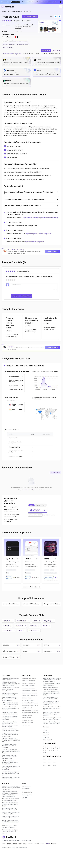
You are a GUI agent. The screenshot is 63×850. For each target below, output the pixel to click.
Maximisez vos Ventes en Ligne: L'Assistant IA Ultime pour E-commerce (9, 831)
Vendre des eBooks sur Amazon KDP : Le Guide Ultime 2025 (11, 813)
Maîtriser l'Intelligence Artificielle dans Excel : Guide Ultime (9, 826)
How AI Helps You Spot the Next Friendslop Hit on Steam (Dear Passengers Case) (51, 702)
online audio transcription (28, 680)
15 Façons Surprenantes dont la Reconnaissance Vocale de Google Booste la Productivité (10, 698)
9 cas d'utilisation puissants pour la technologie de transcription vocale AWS (10, 773)
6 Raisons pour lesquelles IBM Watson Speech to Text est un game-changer (11, 751)
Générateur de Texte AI (22, 44)
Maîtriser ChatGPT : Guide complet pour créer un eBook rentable (10, 817)
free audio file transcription (28, 683)
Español (37, 843)
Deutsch (42, 843)
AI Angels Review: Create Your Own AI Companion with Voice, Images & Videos (51, 708)
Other (44, 752)
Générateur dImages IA (8, 44)
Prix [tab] (37, 54)
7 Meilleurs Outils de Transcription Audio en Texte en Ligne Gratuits (10, 703)
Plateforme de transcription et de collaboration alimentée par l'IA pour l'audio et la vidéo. (31, 564)
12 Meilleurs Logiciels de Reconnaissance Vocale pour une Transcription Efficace (10, 762)
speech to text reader (27, 720)
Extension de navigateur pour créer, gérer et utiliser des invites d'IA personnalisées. (12, 564)
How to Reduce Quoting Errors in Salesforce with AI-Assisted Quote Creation (51, 693)
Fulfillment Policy (26, 786)
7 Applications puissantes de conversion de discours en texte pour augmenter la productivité (11, 683)
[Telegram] (26, 797)
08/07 (49, 765)
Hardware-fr (46, 735)
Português (30, 843)
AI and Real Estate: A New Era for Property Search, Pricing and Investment (51, 714)
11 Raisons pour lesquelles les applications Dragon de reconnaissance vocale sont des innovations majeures (9, 724)
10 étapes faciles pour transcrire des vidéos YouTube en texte (11, 778)
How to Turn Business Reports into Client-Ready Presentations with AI (51, 722)
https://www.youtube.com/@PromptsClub (38, 233)
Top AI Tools (46, 737)
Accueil (4, 11)
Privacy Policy (25, 788)
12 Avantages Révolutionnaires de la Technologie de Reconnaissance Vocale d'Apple (11, 768)
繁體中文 (15, 843)
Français (48, 843)
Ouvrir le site (8, 577)
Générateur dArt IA (7, 47)
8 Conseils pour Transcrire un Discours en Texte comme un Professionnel (9, 745)
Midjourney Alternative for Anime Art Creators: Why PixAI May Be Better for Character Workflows (52, 679)
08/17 (54, 759)
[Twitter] (23, 797)
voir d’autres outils (28, 489)
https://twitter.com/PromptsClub (34, 242)
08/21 (44, 759)
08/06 (54, 765)
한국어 (20, 843)
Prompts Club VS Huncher (32, 604)
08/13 (44, 762)
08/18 (49, 759)
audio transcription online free (29, 690)
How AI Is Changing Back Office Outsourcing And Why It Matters (51, 698)
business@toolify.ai (27, 795)
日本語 (25, 843)
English (3, 843)
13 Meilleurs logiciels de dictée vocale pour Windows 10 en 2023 (10, 713)
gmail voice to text (26, 717)
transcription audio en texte (29, 678)
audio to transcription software (29, 695)
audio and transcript (27, 698)
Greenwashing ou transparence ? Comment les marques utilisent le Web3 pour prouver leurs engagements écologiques (10, 794)
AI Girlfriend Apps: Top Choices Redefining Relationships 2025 (50, 688)
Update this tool (56, 50)
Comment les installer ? (49, 515)
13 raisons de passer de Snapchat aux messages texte (10, 678)
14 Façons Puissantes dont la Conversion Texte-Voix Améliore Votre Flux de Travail (9, 756)
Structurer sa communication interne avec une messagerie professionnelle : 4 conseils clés (11, 787)
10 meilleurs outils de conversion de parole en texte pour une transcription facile (10, 689)
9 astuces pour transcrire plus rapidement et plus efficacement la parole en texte (10, 708)
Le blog (45, 730)
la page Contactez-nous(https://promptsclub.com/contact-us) (39, 217)
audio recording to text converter (30, 710)
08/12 (49, 762)
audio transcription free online (29, 693)
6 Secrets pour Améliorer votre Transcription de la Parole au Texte (10, 729)
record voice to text (27, 707)
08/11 (54, 762)
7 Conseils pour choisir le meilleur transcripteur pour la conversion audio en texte (10, 718)
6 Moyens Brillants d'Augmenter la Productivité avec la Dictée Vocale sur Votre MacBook (10, 734)
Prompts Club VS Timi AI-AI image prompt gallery (52, 604)
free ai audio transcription (28, 685)
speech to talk (25, 725)
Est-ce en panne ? (47, 740)
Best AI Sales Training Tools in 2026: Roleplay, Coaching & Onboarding (52, 718)
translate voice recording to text (30, 705)
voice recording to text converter (30, 703)
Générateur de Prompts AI (15, 11)
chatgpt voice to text (27, 715)
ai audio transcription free (28, 700)
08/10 (44, 765)
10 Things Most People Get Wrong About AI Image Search (51, 684)
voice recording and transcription (30, 712)
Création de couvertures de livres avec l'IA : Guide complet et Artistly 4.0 (10, 821)
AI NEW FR (46, 732)
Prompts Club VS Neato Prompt (12, 604)
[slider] (7, 21)
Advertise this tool (46, 50)
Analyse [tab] (44, 54)
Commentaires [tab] (28, 54)
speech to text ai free (27, 722)
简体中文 (9, 843)
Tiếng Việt (53, 843)
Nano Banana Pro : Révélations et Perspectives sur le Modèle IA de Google (10, 804)
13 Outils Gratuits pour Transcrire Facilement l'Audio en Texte (10, 694)
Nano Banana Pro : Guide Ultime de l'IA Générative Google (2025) (10, 799)
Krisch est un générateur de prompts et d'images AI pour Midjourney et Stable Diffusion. (50, 564)
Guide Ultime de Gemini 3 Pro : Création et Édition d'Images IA (9, 809)
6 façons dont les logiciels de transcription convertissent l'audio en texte (11, 740)
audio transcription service (28, 688)
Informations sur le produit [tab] (12, 54)
